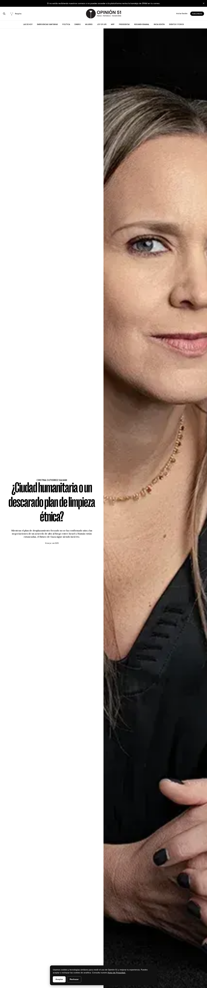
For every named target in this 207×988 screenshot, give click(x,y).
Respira (18, 14)
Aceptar (59, 979)
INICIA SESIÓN (159, 24)
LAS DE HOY (28, 24)
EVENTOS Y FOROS (176, 24)
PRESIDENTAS (124, 24)
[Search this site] (4, 14)
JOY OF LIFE (101, 24)
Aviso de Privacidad (117, 973)
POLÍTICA (66, 24)
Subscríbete (197, 14)
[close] (203, 3)
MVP (112, 24)
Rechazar (74, 979)
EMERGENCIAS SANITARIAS (47, 24)
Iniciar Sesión (181, 14)
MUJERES (89, 24)
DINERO (77, 24)
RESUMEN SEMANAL (141, 24)
